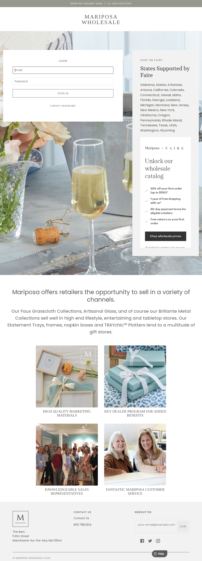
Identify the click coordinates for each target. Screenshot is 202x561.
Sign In (63, 93)
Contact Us (81, 518)
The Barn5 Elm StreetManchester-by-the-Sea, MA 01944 (37, 536)
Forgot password (63, 105)
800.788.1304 (83, 525)
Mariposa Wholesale (29, 558)
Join (182, 526)
